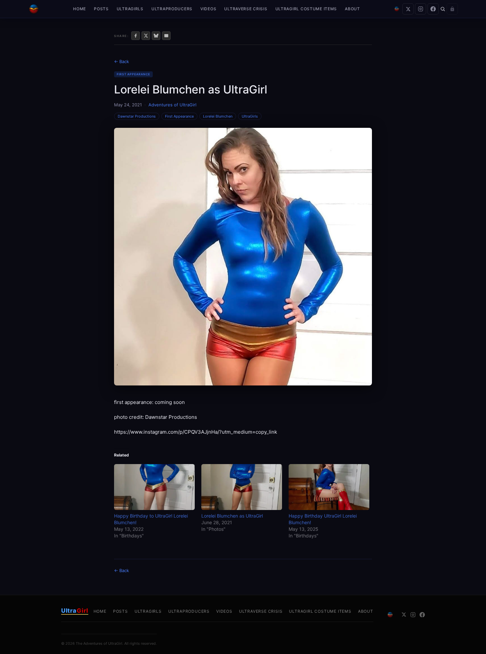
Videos (208, 8)
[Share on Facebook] (135, 35)
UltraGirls (130, 8)
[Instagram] (420, 9)
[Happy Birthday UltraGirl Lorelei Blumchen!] (329, 487)
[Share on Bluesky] (156, 35)
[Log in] (452, 9)
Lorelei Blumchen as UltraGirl (232, 516)
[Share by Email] (166, 35)
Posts (101, 8)
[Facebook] (433, 9)
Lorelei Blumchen (217, 116)
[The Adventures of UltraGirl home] (33, 9)
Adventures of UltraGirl (172, 104)
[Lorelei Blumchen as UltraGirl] (241, 487)
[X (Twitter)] (408, 9)
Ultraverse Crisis (245, 8)
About (352, 8)
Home (79, 8)
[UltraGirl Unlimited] (397, 9)
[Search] (442, 9)
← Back (121, 61)
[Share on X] (146, 35)
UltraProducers (171, 8)
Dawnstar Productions (137, 116)
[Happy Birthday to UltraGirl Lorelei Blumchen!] (154, 487)
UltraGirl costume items (306, 8)
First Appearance (133, 74)
